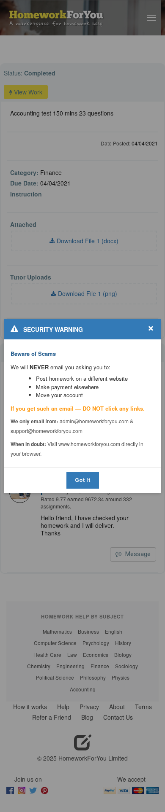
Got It (83, 480)
